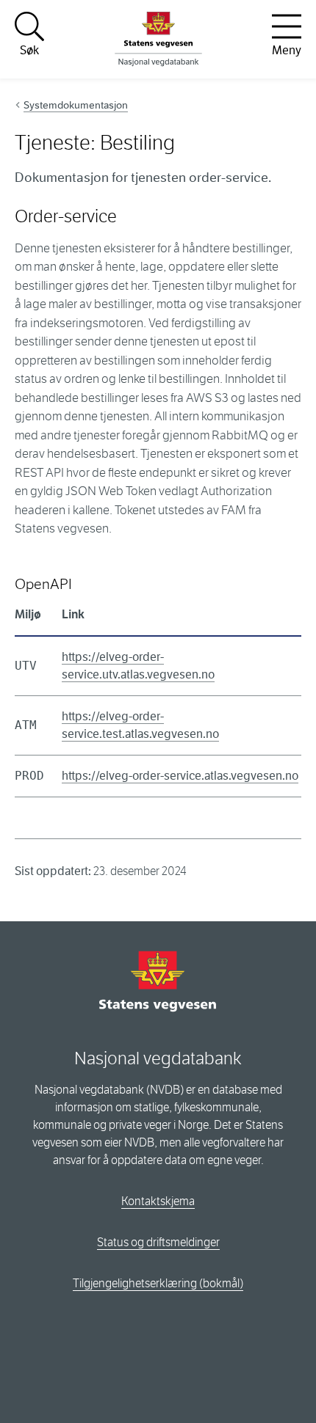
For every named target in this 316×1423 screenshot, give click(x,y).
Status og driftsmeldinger (158, 1242)
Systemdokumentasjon (76, 104)
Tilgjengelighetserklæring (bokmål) (158, 1283)
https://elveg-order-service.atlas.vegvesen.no (180, 776)
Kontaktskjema (158, 1201)
